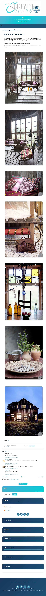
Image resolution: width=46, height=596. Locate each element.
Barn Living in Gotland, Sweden (14, 34)
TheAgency (7, 510)
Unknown (7, 459)
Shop (19, 582)
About (15, 582)
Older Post (40, 476)
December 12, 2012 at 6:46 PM (11, 468)
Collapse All (23, 483)
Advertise (34, 582)
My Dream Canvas (9, 506)
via (8, 440)
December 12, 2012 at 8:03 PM (11, 474)
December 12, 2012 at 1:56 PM (11, 457)
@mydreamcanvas (23, 21)
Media (29, 582)
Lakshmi (7, 470)
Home (23, 476)
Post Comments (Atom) (13, 479)
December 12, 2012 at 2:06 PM (11, 463)
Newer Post (5, 476)
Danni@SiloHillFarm (9, 464)
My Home (24, 582)
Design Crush (32, 445)
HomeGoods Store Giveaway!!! (15, 544)
